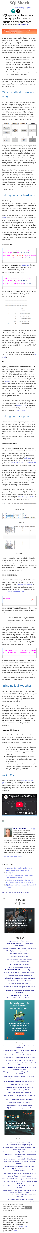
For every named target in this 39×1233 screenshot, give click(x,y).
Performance (16, 892)
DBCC (4, 218)
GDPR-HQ (14, 1231)
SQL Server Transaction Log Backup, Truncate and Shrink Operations (19, 1047)
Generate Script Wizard (24, 585)
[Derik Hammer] (8, 837)
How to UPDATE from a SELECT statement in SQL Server (19, 972)
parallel (7, 381)
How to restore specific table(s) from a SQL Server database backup (19, 1162)
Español (28, 7)
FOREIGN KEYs (31, 463)
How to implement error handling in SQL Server (19, 1055)
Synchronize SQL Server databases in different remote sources (20, 1155)
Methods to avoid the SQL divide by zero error (19, 1060)
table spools (20, 410)
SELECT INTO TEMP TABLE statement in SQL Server (19, 970)
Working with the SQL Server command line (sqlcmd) (19, 978)
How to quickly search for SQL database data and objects (19, 1152)
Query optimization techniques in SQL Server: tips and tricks (20, 1064)
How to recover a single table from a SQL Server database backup (19, 1182)
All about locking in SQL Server (19, 1084)
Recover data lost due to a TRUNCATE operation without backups (19, 1186)
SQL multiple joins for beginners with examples (20, 951)
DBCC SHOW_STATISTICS (26, 497)
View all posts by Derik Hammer (13, 856)
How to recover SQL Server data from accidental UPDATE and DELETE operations (19, 1148)
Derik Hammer (23, 24)
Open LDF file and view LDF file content (19, 1176)
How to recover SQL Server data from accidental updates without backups (19, 1169)
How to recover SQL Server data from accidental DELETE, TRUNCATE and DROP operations (19, 1191)
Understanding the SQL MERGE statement (19, 959)
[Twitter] (34, 829)
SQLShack (19, 2)
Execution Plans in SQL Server (19, 995)
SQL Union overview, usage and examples (19, 1108)
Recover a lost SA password (19, 956)
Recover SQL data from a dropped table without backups (19, 1159)
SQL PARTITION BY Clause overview (19, 941)
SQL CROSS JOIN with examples (19, 962)
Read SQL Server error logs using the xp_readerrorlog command (19, 987)
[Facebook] (31, 829)
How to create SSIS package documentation (19, 1199)
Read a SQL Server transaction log (20, 1142)
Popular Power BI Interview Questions (19, 981)
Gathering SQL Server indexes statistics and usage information (19, 991)
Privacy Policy (22, 1227)
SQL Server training (17, 7)
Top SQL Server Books (13, 873)
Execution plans (7, 892)
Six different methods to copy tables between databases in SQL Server (19, 1051)
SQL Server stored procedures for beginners (19, 1087)
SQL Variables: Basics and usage (19, 964)
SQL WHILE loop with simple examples (19, 967)
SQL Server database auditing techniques (19, 1145)
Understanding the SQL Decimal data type (19, 975)
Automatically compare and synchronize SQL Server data (19, 1173)
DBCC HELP (25, 265)
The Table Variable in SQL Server (19, 953)
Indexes (27, 458)
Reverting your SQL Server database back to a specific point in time (20, 1195)
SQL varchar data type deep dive (19, 1079)
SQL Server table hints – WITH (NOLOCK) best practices (19, 948)
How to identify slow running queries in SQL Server (19, 1076)
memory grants (21, 405)
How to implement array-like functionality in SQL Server (19, 1082)
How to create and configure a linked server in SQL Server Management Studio (19, 1068)
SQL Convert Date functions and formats (20, 983)
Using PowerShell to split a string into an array (19, 1100)
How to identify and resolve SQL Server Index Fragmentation (19, 944)
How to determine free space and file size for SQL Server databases (19, 1096)
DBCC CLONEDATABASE (16, 592)
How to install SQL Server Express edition (19, 1105)
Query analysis (25, 892)
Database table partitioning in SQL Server (19, 998)
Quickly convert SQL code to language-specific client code (19, 1179)
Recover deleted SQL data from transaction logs (19, 1166)
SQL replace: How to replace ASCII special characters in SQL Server (19, 1072)
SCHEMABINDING (17, 463)
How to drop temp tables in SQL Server (19, 1092)
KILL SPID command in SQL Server (19, 1102)
